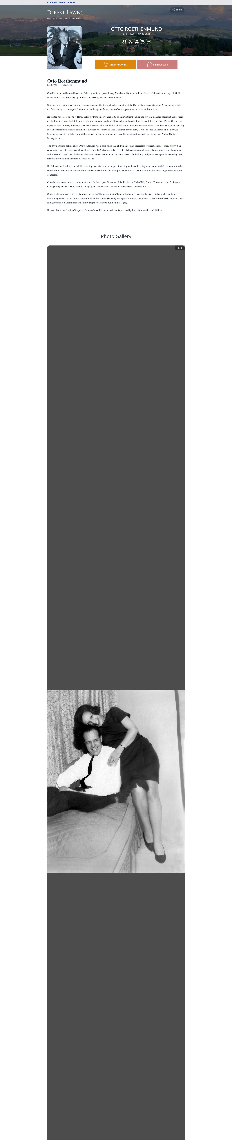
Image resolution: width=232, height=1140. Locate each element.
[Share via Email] (142, 41)
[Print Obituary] (148, 41)
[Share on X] (130, 41)
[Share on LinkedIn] (136, 41)
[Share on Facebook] (124, 41)
